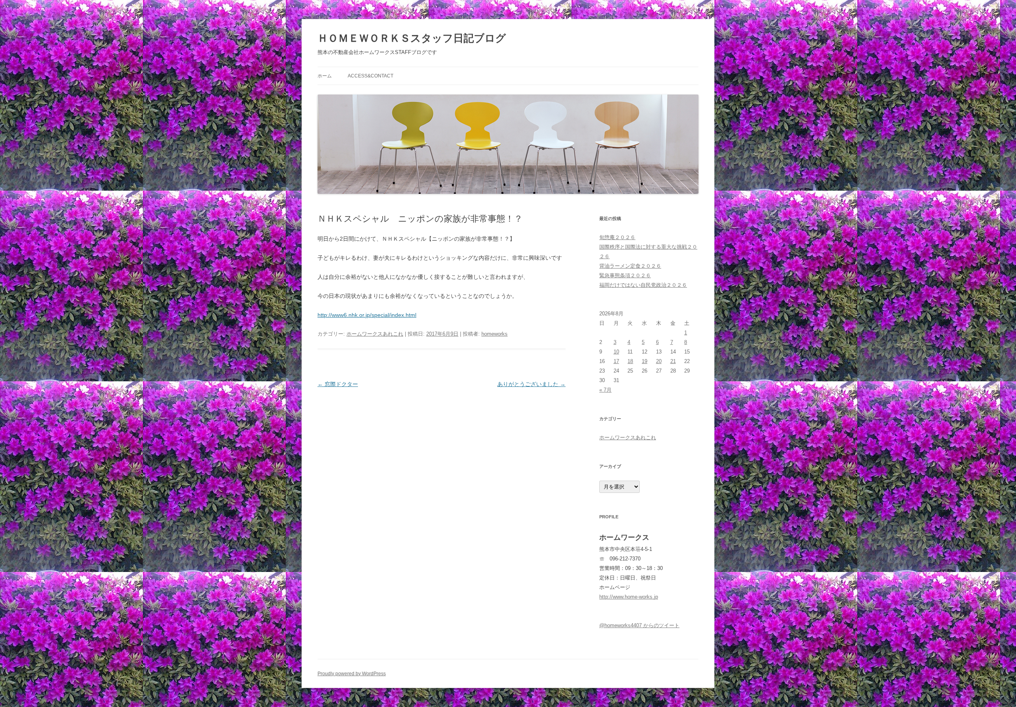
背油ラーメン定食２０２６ (630, 266)
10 (616, 352)
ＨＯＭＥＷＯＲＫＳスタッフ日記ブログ (412, 38)
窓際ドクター (338, 384)
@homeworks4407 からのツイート (639, 625)
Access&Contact (370, 76)
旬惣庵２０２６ (617, 237)
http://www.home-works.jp (628, 597)
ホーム (325, 76)
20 (659, 361)
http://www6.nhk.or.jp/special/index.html (367, 315)
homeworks (494, 334)
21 (673, 361)
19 (644, 361)
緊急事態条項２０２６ (625, 275)
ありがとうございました (531, 384)
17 (616, 361)
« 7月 (605, 390)
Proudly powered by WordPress (352, 673)
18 (630, 361)
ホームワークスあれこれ (374, 334)
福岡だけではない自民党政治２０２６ (643, 285)
